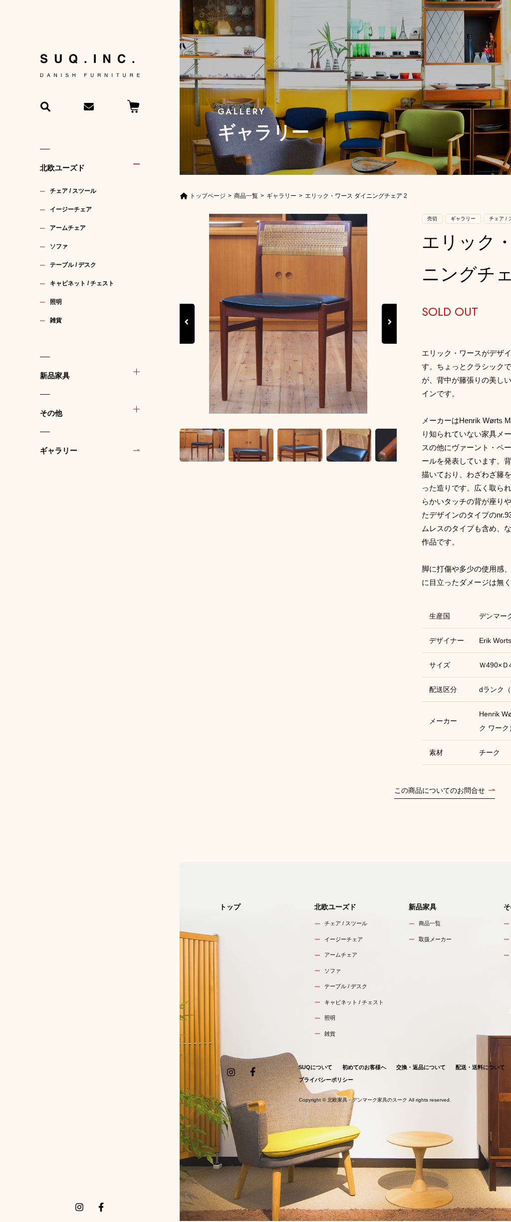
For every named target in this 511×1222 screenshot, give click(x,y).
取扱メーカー (435, 939)
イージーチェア (71, 209)
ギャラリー (58, 450)
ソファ (59, 246)
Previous (187, 333)
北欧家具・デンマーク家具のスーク (367, 1100)
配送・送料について (480, 1067)
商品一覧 (430, 923)
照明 (56, 301)
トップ (230, 907)
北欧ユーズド (62, 167)
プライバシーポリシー (325, 1080)
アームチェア (68, 227)
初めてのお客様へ (364, 1067)
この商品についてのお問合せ (439, 790)
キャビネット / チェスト (82, 283)
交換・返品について (421, 1067)
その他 (51, 413)
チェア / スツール (73, 190)
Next (389, 333)
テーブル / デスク (73, 264)
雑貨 (56, 320)
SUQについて (315, 1067)
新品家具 (55, 375)
